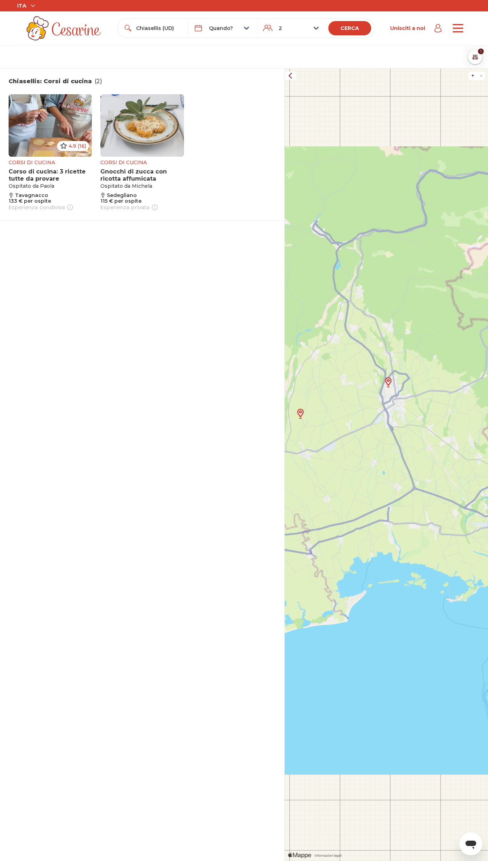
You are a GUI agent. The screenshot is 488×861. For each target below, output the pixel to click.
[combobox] (158, 28)
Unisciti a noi (407, 28)
